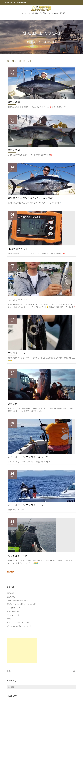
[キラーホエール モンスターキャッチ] (40, 436)
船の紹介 (35, 13)
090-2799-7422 (22, 2)
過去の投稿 (10, 572)
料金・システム (53, 13)
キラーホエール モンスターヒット (27, 505)
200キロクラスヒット (20, 555)
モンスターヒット (18, 299)
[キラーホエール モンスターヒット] (41, 486)
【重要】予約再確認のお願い (17, 600)
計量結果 (12, 403)
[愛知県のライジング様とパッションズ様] (41, 179)
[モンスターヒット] (40, 279)
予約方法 (43, 13)
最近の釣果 (14, 102)
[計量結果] (41, 384)
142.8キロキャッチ (18, 248)
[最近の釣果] (41, 83)
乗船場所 (62, 13)
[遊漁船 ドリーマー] (41, 8)
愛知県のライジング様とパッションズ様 (30, 198)
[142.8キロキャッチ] (35, 228)
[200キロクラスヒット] (32, 535)
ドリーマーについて (24, 13)
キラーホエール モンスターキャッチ (28, 457)
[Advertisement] (22, 650)
